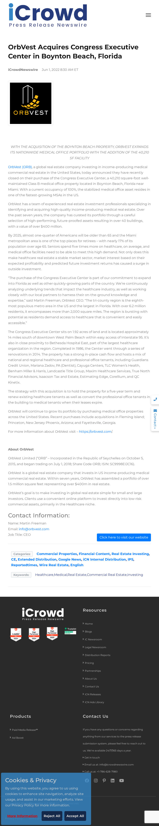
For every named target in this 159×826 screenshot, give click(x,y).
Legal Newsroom (96, 647)
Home (89, 623)
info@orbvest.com (34, 529)
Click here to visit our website (124, 537)
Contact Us (92, 686)
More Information (22, 816)
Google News (69, 559)
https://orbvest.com (95, 432)
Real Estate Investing (130, 554)
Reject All (52, 816)
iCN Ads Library (94, 702)
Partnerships (93, 670)
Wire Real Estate (54, 565)
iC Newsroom (94, 639)
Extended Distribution (37, 559)
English (76, 565)
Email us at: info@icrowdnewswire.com (109, 764)
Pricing (89, 662)
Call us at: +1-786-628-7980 (101, 771)
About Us (91, 678)
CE (13, 559)
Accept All (75, 816)
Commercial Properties (57, 554)
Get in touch (92, 757)
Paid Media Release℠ (25, 729)
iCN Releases (93, 694)
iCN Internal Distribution (104, 559)
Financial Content (94, 554)
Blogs (88, 631)
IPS (130, 559)
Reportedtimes (24, 565)
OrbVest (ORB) (20, 167)
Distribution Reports (98, 655)
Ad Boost (18, 737)
